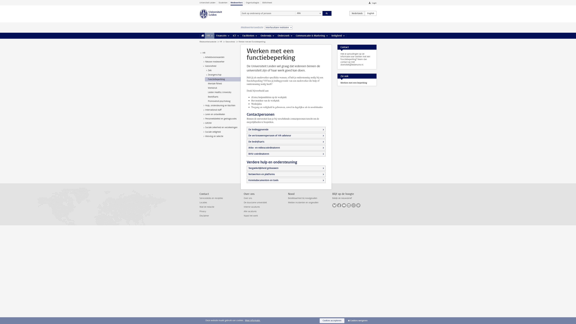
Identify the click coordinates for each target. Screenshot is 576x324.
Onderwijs (266, 35)
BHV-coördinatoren (258, 153)
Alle (299, 13)
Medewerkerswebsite (208, 41)
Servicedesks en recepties (211, 198)
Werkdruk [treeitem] (212, 88)
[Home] (202, 36)
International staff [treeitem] (213, 109)
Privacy (203, 211)
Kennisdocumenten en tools (263, 180)
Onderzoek (284, 35)
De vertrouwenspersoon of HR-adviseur (269, 135)
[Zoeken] (327, 13)
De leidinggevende (258, 129)
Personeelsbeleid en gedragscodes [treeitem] (221, 118)
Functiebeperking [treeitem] (216, 79)
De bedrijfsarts (256, 141)
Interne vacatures (252, 207)
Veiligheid (336, 35)
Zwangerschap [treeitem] (214, 74)
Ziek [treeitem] (210, 70)
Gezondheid (230, 41)
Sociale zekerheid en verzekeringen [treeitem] (221, 127)
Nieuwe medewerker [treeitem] (214, 61)
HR (208, 35)
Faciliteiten (248, 35)
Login (374, 3)
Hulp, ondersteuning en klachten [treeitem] (220, 105)
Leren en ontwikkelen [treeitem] (215, 114)
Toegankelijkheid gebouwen (263, 168)
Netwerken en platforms (261, 174)
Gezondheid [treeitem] (210, 66)
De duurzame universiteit (255, 202)
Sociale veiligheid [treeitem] (213, 131)
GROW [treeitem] (208, 123)
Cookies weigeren (359, 320)
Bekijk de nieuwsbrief (342, 198)
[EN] (370, 13)
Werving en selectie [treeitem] (214, 136)
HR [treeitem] (203, 52)
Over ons (248, 198)
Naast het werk (251, 215)
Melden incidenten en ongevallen (303, 202)
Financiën (221, 35)
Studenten (223, 2)
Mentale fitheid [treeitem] (215, 83)
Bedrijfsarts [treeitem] (213, 96)
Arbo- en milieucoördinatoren (264, 147)
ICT (234, 35)
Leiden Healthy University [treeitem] (219, 92)
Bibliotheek (267, 2)
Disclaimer (204, 215)
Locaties (203, 202)
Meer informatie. (252, 320)
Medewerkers (237, 2)
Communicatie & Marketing (310, 35)
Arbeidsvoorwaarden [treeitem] (214, 57)
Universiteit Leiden (207, 2)
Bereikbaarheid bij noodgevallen (302, 198)
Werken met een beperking (353, 82)
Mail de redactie (207, 207)
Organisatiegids (252, 2)
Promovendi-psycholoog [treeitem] (219, 101)
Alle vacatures (250, 211)
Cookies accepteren (332, 320)
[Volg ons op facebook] (339, 205)
